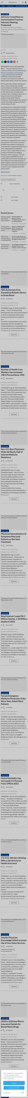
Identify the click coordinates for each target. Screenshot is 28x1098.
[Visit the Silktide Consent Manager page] (22, 1092)
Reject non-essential (14, 1088)
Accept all (14, 1083)
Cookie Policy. (10, 1078)
